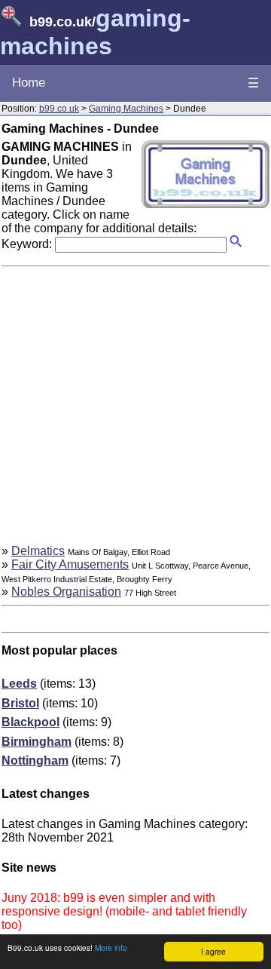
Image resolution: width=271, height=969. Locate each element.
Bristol (20, 703)
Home (28, 82)
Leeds (19, 683)
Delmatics (38, 550)
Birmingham (37, 741)
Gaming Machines (126, 108)
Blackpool (30, 722)
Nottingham (35, 760)
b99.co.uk (59, 108)
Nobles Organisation (66, 591)
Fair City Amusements (70, 564)
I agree (213, 951)
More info (111, 947)
